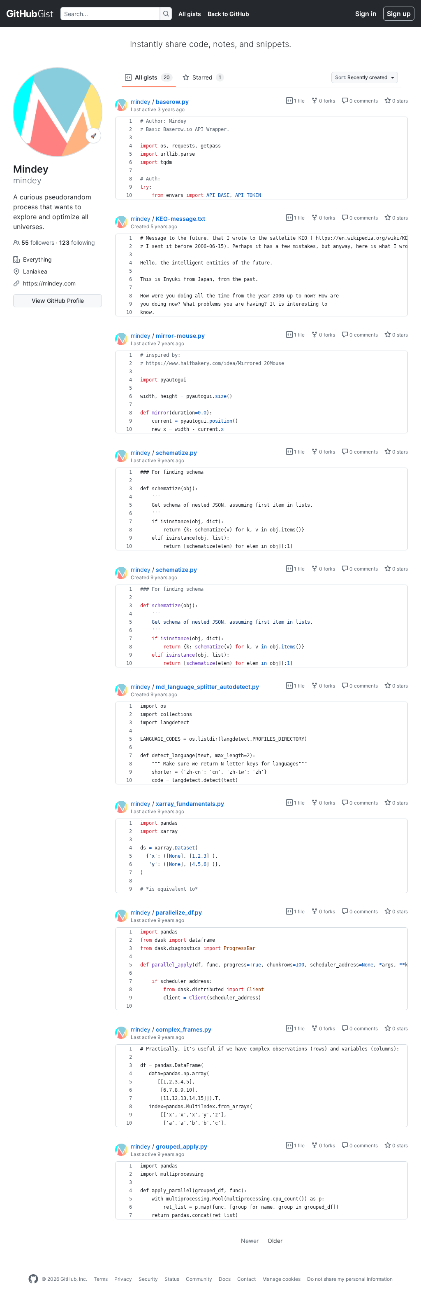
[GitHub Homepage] (33, 1279)
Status (171, 1279)
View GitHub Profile (58, 300)
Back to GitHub (228, 13)
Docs (225, 1279)
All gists (189, 13)
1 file (299, 101)
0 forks (326, 101)
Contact (246, 1279)
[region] (261, 158)
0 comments (363, 101)
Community (199, 1279)
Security (148, 1279)
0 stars (399, 101)
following (77, 242)
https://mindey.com (49, 283)
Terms (101, 1279)
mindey (140, 101)
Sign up (399, 13)
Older (275, 1240)
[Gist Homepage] (30, 14)
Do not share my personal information (350, 1279)
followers (38, 242)
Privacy (123, 1279)
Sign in (366, 13)
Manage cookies (281, 1279)
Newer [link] (250, 1240)
